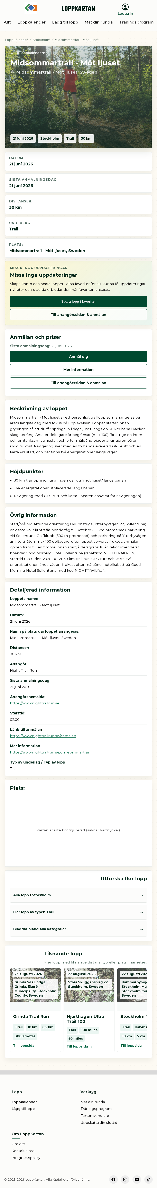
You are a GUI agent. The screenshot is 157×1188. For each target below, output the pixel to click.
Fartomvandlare (95, 1116)
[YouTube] (136, 1179)
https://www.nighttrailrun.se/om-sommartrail (50, 752)
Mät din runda (93, 1102)
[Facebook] (113, 1179)
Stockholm (41, 40)
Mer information (78, 369)
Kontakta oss (23, 1151)
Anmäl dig (78, 356)
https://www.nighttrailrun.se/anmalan (43, 736)
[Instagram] (125, 1179)
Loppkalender (16, 40)
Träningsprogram (96, 1109)
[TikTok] (148, 1179)
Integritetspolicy (26, 1158)
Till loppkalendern (30, 53)
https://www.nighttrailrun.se (34, 703)
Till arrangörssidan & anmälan (78, 314)
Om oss (18, 1144)
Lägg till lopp (23, 1109)
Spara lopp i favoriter (78, 301)
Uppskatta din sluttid (99, 1123)
